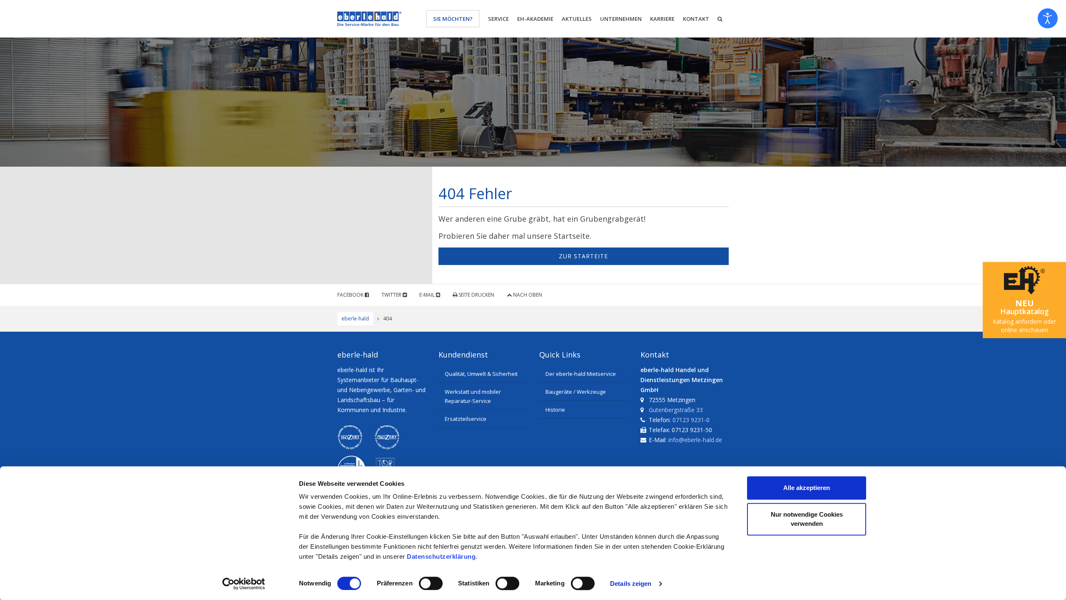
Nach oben (527, 294)
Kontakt (696, 18)
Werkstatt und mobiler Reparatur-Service (473, 396)
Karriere (662, 18)
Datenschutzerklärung (441, 556)
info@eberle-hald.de (695, 440)
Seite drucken (475, 294)
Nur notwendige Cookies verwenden (807, 519)
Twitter (392, 294)
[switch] (431, 583)
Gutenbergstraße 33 (676, 410)
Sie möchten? (453, 18)
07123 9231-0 (691, 420)
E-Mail (427, 294)
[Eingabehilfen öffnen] (1048, 18)
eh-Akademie (535, 18)
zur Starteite (583, 256)
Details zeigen (630, 583)
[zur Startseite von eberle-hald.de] (369, 18)
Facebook (351, 294)
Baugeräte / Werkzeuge (575, 391)
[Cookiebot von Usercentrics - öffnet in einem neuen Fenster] (243, 584)
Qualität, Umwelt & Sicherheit (481, 374)
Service (498, 18)
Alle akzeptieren (806, 487)
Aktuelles (577, 18)
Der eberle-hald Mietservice (580, 374)
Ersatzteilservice (465, 418)
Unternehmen (621, 18)
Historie (555, 409)
